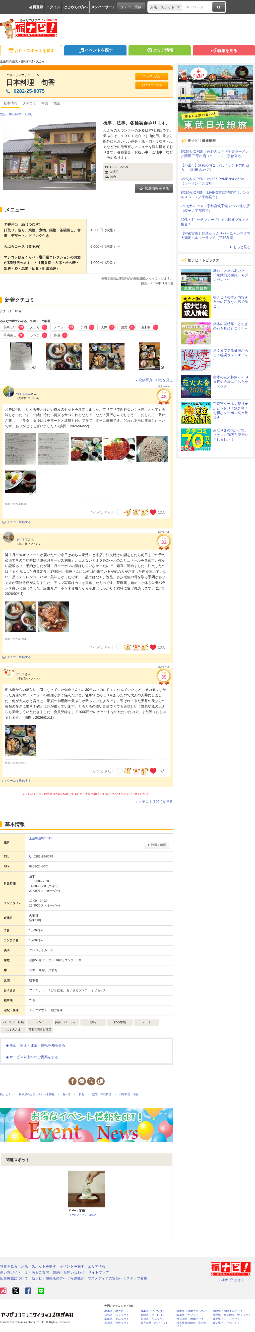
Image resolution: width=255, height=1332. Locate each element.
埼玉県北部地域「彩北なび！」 (192, 1324)
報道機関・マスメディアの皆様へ (96, 1278)
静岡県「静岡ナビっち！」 (193, 1311)
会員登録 (36, 7)
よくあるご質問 (37, 1272)
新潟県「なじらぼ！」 (154, 1315)
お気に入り (154, 76)
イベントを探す (99, 50)
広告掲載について (14, 1278)
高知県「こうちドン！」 (228, 1323)
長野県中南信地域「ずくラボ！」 (233, 1315)
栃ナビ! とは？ (232, 1280)
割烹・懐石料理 (10, 114)
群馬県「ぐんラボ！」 (118, 1319)
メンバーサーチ (103, 7)
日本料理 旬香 (30, 82)
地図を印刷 (158, 845)
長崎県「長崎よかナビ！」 (229, 1311)
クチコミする (153, 85)
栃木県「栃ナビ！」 (116, 1311)
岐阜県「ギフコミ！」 (190, 1315)
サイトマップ (98, 1272)
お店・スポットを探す (35, 50)
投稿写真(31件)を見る (155, 380)
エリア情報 (163, 50)
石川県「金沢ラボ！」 (118, 1323)
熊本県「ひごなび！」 (154, 1311)
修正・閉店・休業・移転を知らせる (37, 1045)
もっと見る (242, 247)
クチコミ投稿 (131, 7)
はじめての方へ (76, 7)
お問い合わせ (74, 1272)
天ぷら (28, 114)
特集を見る (227, 50)
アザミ (20, 674)
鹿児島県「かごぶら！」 (155, 1323)
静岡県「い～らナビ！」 (228, 1319)
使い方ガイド (10, 1272)
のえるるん (23, 394)
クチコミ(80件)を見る (155, 802)
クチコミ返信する (19, 522)
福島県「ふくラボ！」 (118, 1315)
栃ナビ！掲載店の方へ (49, 1278)
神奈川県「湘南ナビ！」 (192, 1319)
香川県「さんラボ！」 (154, 1319)
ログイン (53, 7)
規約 (56, 1272)
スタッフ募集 (136, 1278)
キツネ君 (22, 539)
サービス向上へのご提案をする (33, 1057)
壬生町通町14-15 (40, 838)
